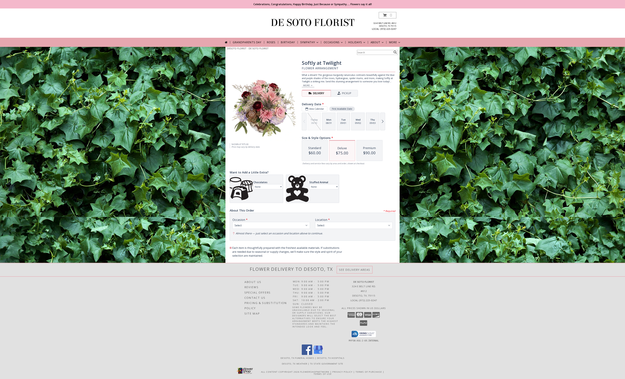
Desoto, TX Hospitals (330, 358)
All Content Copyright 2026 (280, 371)
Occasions (332, 42)
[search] (395, 52)
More (393, 42)
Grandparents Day (247, 42)
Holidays (355, 42)
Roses (271, 42)
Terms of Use (323, 373)
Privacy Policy (343, 371)
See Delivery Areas (354, 270)
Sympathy (307, 42)
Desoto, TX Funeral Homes (297, 358)
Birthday (288, 42)
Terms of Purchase (369, 371)
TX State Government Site (326, 363)
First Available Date (342, 108)
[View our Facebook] (307, 354)
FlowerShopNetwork (314, 371)
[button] (387, 15)
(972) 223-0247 (388, 28)
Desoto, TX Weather (294, 363)
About (375, 42)
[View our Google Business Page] (318, 354)
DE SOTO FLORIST (312, 23)
